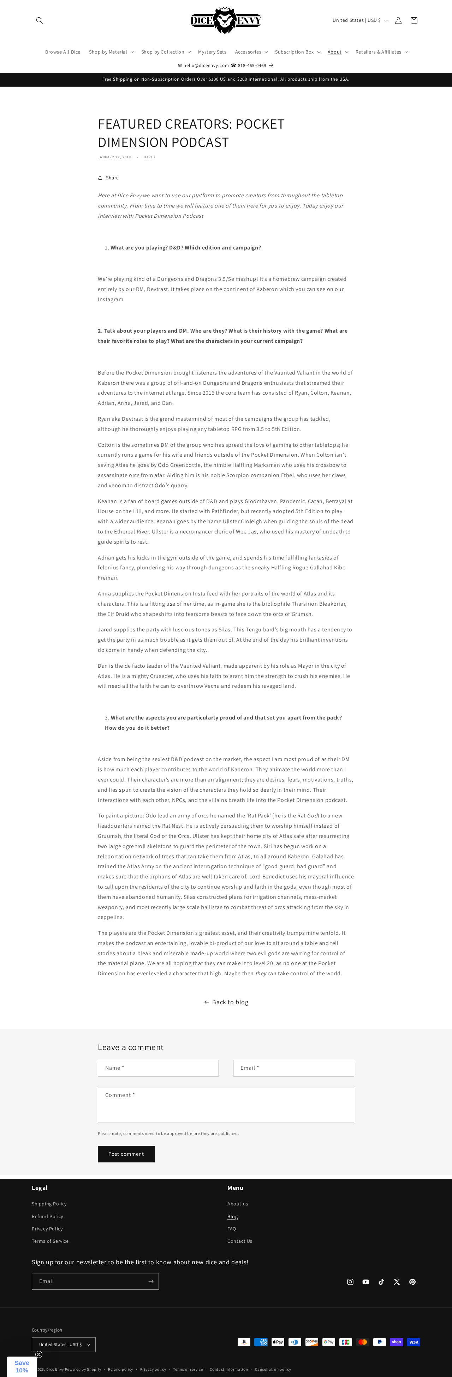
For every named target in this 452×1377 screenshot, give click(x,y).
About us (237, 1203)
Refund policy (120, 1369)
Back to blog (230, 1002)
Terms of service (188, 1369)
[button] (39, 20)
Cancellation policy (273, 1369)
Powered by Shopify (83, 1369)
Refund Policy (47, 1216)
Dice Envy (55, 1369)
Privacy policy (153, 1369)
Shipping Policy (49, 1203)
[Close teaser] (38, 1354)
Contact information (229, 1369)
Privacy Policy (47, 1228)
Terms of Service (50, 1241)
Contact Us (239, 1241)
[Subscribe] (151, 1281)
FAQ (231, 1228)
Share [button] (112, 177)
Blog (232, 1216)
